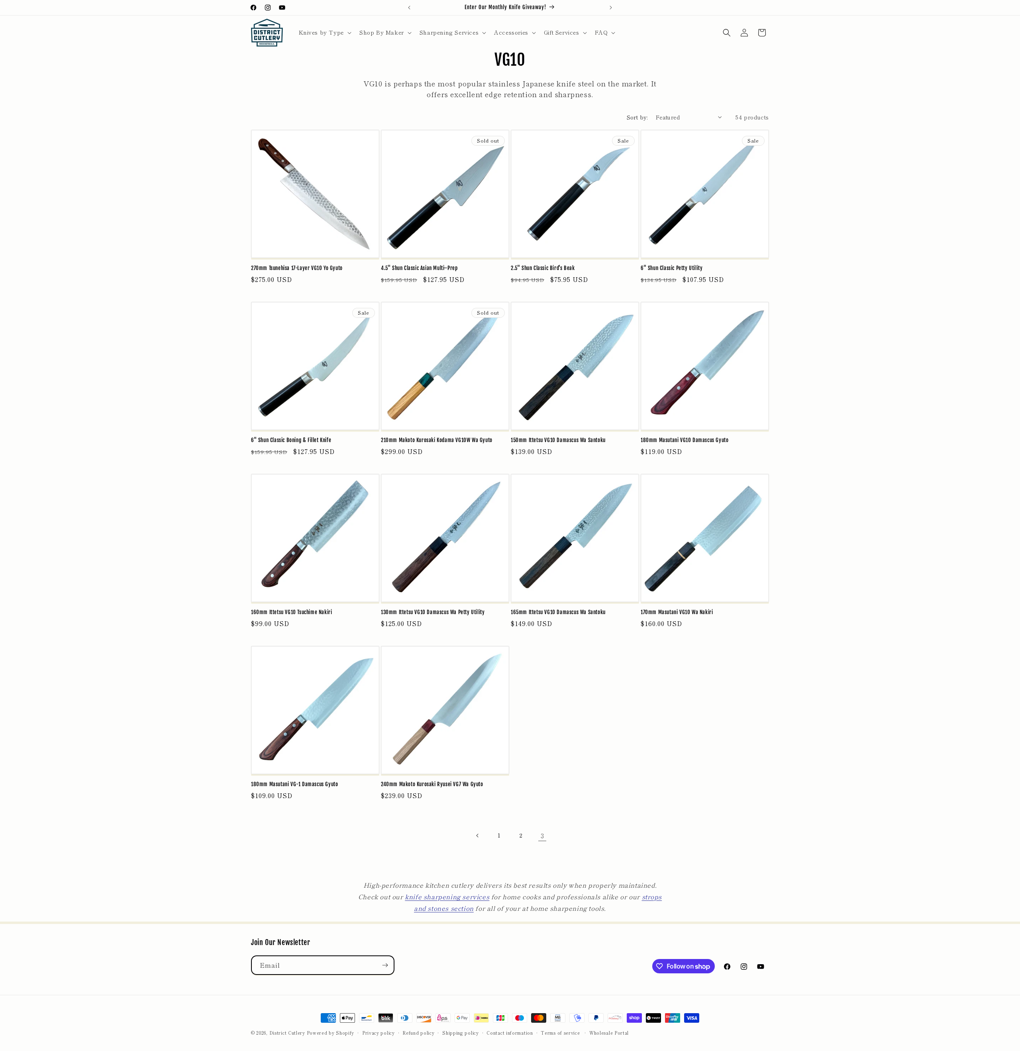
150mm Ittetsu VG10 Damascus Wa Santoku (558, 440)
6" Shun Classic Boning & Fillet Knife (291, 440)
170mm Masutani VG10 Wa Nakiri (677, 612)
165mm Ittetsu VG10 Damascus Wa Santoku (558, 612)
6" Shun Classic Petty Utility (671, 268)
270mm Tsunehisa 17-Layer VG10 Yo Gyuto (297, 268)
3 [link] (542, 835)
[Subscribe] (385, 965)
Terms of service (560, 1032)
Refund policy (418, 1032)
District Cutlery (287, 1032)
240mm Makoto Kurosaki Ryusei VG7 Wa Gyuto (432, 784)
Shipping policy (460, 1032)
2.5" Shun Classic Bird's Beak (543, 268)
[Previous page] (477, 835)
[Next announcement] (611, 7)
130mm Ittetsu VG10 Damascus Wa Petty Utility (432, 612)
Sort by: (637, 117)
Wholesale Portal (609, 1032)
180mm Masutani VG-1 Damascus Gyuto (294, 784)
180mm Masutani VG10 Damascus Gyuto (684, 440)
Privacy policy (378, 1032)
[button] (324, 32)
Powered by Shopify (331, 1032)
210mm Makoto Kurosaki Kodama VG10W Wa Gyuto (436, 440)
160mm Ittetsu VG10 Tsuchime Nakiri (291, 612)
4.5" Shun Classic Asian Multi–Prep (419, 268)
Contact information (509, 1032)
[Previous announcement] (409, 7)
